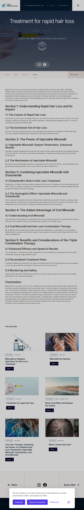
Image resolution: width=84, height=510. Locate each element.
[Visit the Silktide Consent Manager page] (68, 502)
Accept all (19, 502)
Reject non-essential (37, 502)
